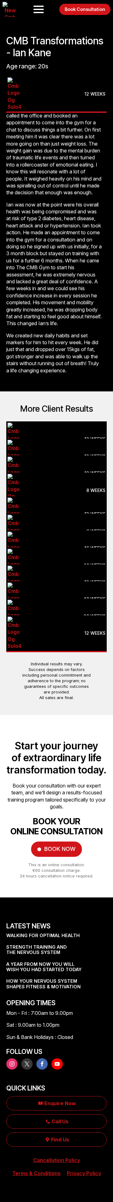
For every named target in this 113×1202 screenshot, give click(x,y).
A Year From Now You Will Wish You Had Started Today (44, 966)
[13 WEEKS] (56, 499)
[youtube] (57, 1064)
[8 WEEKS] (56, 480)
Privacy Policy (84, 1173)
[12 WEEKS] (56, 79)
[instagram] (12, 1064)
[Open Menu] (39, 9)
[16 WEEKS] (56, 533)
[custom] (27, 1064)
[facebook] (42, 1064)
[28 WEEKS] (56, 602)
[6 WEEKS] (56, 517)
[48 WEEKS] (56, 551)
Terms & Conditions (36, 1173)
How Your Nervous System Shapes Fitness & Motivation (43, 983)
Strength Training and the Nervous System (36, 949)
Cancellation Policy (56, 1160)
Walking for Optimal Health (43, 935)
